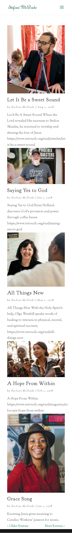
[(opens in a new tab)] (36, 492)
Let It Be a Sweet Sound (33, 100)
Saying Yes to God (27, 190)
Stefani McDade (23, 107)
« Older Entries (17, 526)
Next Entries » (55, 526)
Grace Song (19, 499)
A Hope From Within (31, 383)
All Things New (25, 293)
